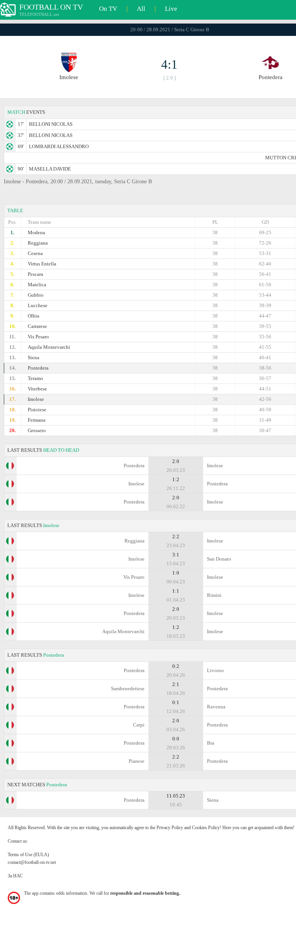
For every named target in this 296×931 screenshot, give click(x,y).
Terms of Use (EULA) (28, 854)
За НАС (15, 876)
